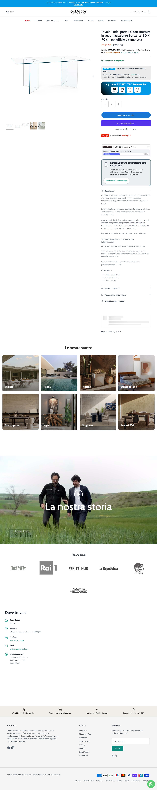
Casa (66, 20)
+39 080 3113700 (17, 640)
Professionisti (126, 20)
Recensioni (83, 756)
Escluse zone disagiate (129, 52)
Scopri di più (134, 74)
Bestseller (112, 20)
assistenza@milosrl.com (19, 649)
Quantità (104, 99)
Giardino (38, 20)
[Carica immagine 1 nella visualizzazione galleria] (51, 75)
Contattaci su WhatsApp (116, 181)
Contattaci (83, 738)
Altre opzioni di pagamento (126, 129)
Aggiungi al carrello (126, 115)
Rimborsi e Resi (85, 734)
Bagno (100, 20)
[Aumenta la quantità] (118, 104)
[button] (78, 494)
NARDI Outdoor (53, 20)
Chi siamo (83, 730)
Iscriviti (117, 748)
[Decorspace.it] (78, 12)
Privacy (82, 745)
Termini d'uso (84, 741)
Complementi (77, 20)
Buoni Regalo (84, 752)
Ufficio (90, 20)
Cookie (82, 748)
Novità (27, 20)
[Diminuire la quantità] (104, 104)
